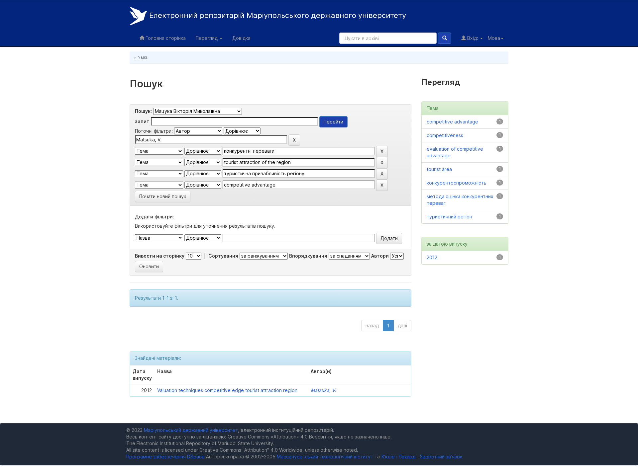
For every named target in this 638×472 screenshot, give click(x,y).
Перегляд (207, 38)
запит (142, 121)
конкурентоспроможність (456, 183)
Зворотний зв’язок (441, 456)
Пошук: (143, 111)
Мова (494, 38)
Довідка (241, 38)
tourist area (439, 169)
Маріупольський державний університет (191, 430)
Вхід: (472, 38)
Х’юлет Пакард (398, 456)
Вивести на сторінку (159, 256)
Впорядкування (308, 256)
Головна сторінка (165, 38)
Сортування (223, 256)
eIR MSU (142, 58)
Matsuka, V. (323, 390)
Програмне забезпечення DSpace (165, 456)
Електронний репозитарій (276, 15)
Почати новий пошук (162, 196)
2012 (432, 257)
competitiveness (445, 135)
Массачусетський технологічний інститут (325, 456)
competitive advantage (452, 121)
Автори (380, 256)
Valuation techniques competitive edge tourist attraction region (227, 390)
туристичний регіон (449, 216)
